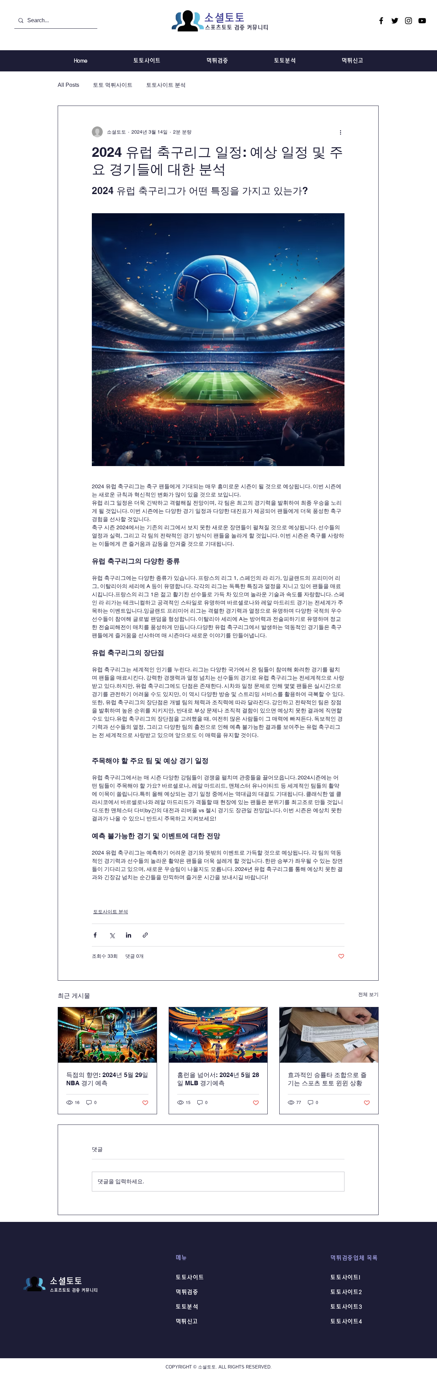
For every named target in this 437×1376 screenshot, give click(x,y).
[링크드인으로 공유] (128, 935)
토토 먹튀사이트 (112, 85)
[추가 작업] (340, 132)
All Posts (68, 85)
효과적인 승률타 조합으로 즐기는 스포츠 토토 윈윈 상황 (327, 1079)
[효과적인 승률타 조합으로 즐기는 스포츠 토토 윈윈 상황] (329, 1035)
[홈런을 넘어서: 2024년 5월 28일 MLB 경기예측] (218, 1035)
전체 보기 (368, 994)
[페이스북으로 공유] (95, 935)
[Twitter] (394, 20)
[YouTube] (422, 20)
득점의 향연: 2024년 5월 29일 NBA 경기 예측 (107, 1079)
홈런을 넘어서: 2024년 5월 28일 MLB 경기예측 (218, 1079)
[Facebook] (381, 20)
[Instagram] (408, 20)
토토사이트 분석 (166, 85)
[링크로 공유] (145, 935)
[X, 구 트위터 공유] (112, 935)
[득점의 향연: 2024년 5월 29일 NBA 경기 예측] (107, 1035)
